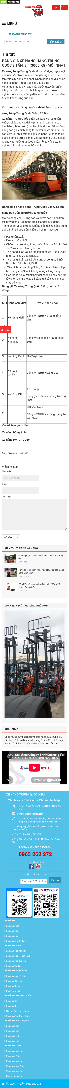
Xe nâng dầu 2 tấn (14, 1050)
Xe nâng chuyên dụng (16, 940)
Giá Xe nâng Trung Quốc (17, 1010)
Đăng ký (55, 880)
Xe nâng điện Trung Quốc (17, 1015)
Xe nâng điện (12, 930)
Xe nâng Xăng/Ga (14, 980)
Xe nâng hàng (12, 925)
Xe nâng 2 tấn (12, 1025)
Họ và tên (7, 471)
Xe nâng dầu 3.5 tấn (15, 1066)
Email (5, 483)
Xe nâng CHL (12, 1005)
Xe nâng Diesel (13, 985)
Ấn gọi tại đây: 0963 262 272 (23, 1083)
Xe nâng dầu (12, 935)
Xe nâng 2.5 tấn (13, 1035)
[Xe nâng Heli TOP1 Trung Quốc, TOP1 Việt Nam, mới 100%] (34, 14)
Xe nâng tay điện (14, 965)
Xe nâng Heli (12, 1000)
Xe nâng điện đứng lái (16, 960)
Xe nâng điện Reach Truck (18, 955)
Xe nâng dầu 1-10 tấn (16, 975)
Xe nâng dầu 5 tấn (14, 1071)
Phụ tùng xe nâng (14, 990)
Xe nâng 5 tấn (12, 1040)
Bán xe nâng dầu (14, 1076)
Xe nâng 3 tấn (12, 1030)
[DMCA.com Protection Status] (10, 1)
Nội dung (6, 496)
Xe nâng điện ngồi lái (16, 950)
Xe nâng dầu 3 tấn (14, 1061)
